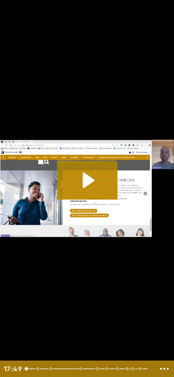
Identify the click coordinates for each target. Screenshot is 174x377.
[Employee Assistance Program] (129, 369)
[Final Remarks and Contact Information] (142, 369)
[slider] (88, 369)
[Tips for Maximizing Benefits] (135, 369)
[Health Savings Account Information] (82, 369)
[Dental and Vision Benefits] (99, 369)
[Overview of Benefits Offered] (27, 369)
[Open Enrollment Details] (38, 369)
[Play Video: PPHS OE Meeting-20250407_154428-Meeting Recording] (87, 180)
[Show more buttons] (164, 369)
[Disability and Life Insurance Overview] (109, 369)
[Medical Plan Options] (51, 369)
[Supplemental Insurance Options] (119, 369)
